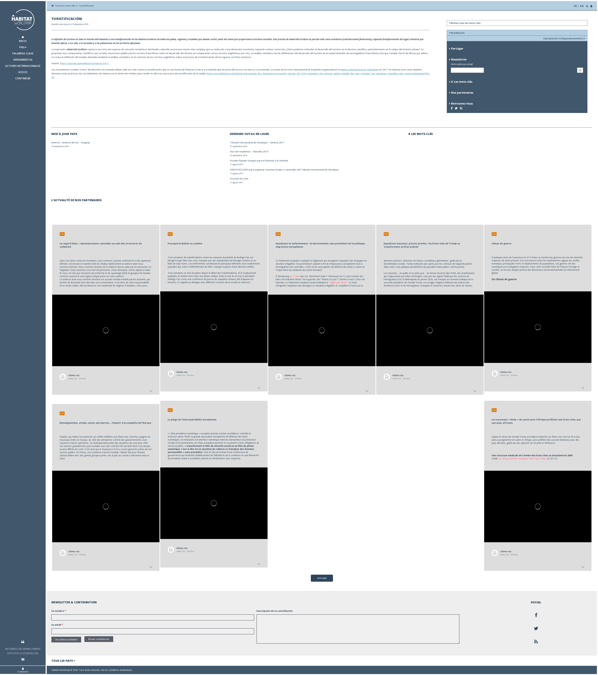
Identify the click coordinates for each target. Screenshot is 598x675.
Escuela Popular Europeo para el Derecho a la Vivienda (259, 160)
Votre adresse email (463, 64)
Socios (23, 72)
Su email (57, 624)
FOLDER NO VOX (239, 178)
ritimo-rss (73, 375)
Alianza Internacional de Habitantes (360, 69)
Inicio (23, 41)
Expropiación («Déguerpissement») (563, 38)
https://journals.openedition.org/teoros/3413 (84, 63)
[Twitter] (456, 108)
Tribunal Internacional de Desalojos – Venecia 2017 (257, 142)
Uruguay (85, 142)
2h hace (82, 378)
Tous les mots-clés (65, 5)
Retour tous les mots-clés (466, 22)
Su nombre (58, 610)
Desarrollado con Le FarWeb (577, 669)
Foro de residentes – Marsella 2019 (249, 151)
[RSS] (461, 108)
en (582, 6)
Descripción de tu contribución (274, 610)
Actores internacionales (22, 66)
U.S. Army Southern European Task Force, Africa (522, 458)
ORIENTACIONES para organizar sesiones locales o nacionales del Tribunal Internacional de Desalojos (284, 169)
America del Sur (70, 142)
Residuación (458, 32)
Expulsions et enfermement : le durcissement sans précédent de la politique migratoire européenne (320, 245)
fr (575, 6)
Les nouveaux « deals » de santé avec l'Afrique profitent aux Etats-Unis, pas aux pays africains (536, 421)
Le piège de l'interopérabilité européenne (192, 419)
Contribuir (23, 78)
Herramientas (23, 59)
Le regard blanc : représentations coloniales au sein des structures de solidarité (101, 245)
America (55, 142)
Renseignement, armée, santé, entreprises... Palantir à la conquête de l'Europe (105, 422)
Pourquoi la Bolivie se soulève (185, 243)
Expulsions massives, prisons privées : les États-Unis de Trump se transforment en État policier (422, 245)
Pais (22, 47)
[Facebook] (452, 108)
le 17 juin (294, 276)
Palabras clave (22, 53)
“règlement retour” (338, 282)
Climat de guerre (501, 243)
